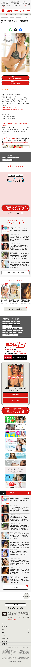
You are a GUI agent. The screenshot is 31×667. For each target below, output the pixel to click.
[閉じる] (29, 4)
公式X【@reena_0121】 (8, 107)
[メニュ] (28, 11)
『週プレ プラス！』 (9, 138)
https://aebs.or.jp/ (12, 619)
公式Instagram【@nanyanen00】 (11, 109)
